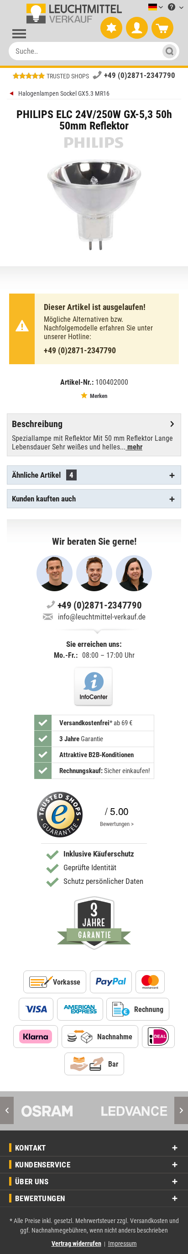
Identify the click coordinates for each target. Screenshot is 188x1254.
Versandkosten (149, 1220)
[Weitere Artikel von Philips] (94, 142)
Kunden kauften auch (44, 498)
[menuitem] (142, 7)
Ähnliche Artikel (42, 475)
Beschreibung (37, 423)
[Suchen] (168, 51)
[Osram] (53, 1111)
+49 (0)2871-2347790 (139, 75)
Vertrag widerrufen (76, 1243)
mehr (133, 447)
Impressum (122, 1243)
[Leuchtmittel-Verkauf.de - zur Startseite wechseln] (72, 14)
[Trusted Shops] (60, 814)
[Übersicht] (12, 94)
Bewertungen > (117, 824)
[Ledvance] (134, 1111)
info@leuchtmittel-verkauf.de (102, 616)
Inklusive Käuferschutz (98, 853)
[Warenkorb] (162, 28)
